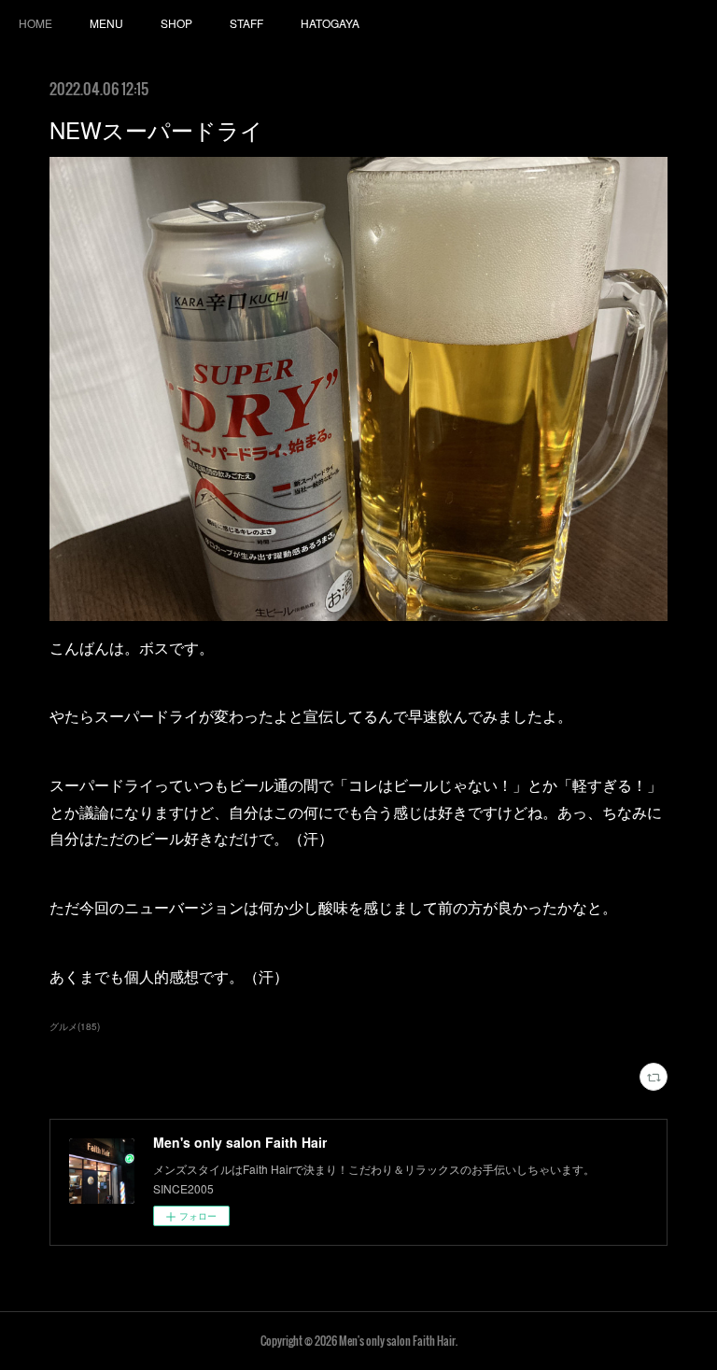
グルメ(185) (74, 1026)
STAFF (246, 23)
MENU (106, 23)
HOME (35, 23)
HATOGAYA (330, 23)
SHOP (176, 23)
